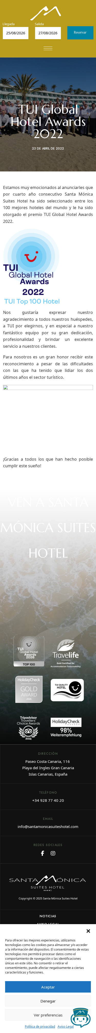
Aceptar (48, 987)
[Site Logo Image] (45, 13)
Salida (39, 24)
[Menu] (48, 48)
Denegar (48, 1000)
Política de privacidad (40, 1026)
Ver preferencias (48, 1014)
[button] (88, 930)
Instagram (53, 853)
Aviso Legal (66, 1026)
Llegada (9, 24)
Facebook (42, 853)
